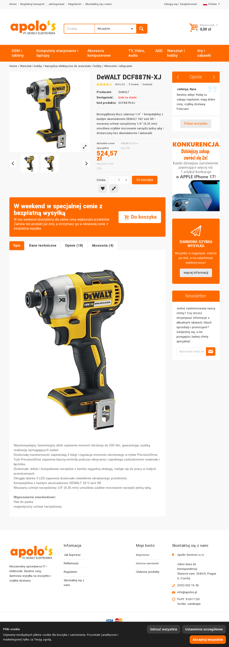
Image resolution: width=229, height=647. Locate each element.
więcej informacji (196, 272)
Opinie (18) (74, 245)
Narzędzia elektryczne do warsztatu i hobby (73, 66)
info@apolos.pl (187, 592)
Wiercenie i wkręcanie (118, 66)
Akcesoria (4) (103, 245)
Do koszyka (144, 180)
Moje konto (142, 555)
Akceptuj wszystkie (208, 639)
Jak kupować (56, 4)
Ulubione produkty (147, 572)
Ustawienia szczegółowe (204, 629)
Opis (16, 245)
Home (13, 4)
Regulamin (74, 4)
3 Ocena (134, 84)
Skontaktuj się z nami (98, 4)
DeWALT (124, 92)
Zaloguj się (170, 4)
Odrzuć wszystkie (163, 629)
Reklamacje (71, 563)
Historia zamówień (147, 563)
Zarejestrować (188, 4)
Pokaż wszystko (196, 123)
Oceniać (147, 84)
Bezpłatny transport (32, 4)
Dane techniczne (42, 245)
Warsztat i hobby (31, 66)
